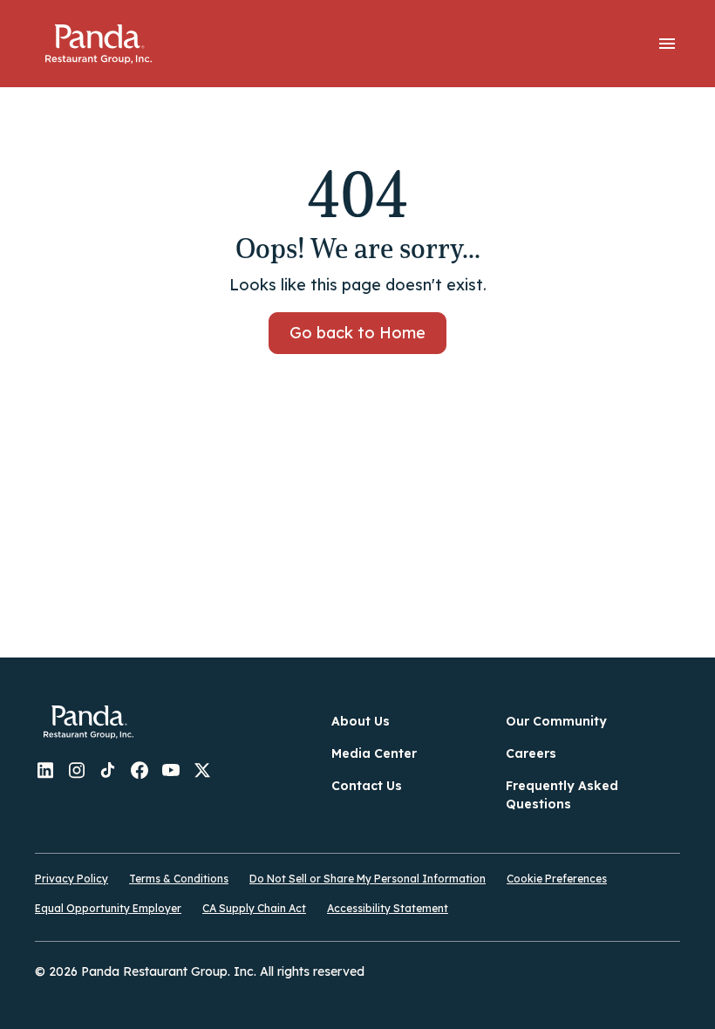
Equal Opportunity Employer (108, 908)
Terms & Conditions (178, 878)
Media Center (374, 753)
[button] (667, 43)
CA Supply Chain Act (254, 908)
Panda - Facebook (139, 770)
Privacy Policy (71, 878)
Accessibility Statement (387, 908)
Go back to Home (357, 333)
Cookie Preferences (557, 878)
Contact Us (366, 786)
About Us (360, 721)
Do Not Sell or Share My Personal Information (367, 878)
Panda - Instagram (76, 770)
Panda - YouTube (170, 770)
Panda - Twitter (202, 770)
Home (98, 44)
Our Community (556, 721)
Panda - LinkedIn (45, 770)
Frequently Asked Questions (562, 795)
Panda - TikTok (108, 770)
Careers (531, 753)
